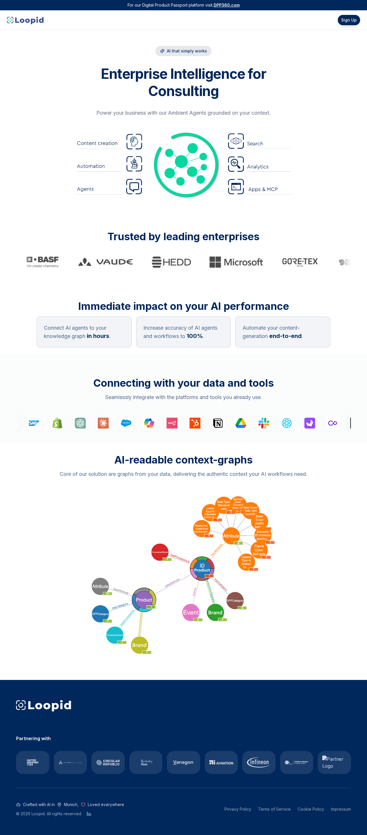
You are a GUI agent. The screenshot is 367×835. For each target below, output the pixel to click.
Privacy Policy (238, 809)
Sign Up (349, 19)
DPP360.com (227, 5)
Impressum (341, 809)
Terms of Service (274, 809)
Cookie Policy (311, 809)
